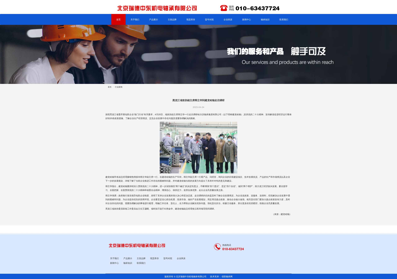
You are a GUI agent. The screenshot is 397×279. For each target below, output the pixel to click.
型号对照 (209, 19)
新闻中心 (246, 19)
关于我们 (135, 19)
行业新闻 (118, 86)
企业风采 (228, 19)
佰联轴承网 (226, 276)
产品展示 (153, 19)
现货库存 (190, 19)
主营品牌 (172, 19)
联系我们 (283, 19)
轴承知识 (265, 19)
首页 (118, 19)
